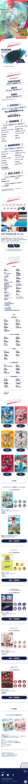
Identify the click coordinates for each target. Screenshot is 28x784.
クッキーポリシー (14, 781)
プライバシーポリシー (5, 781)
